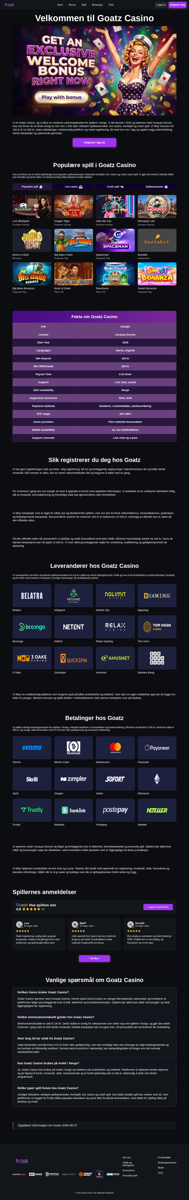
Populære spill (30, 186)
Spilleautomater (154, 186)
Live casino (71, 186)
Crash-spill (113, 186)
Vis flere (94, 958)
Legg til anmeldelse (158, 907)
